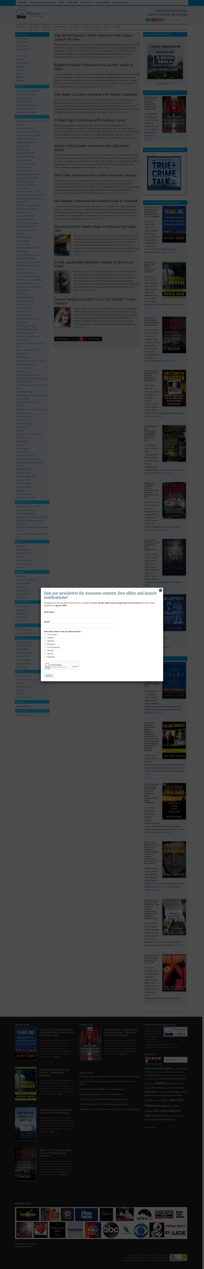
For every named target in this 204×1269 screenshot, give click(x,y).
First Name (49, 612)
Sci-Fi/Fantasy (53, 647)
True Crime (52, 634)
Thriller (50, 637)
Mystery (50, 641)
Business (51, 657)
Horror (50, 653)
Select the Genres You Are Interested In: (63, 631)
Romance (51, 644)
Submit (49, 675)
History (50, 650)
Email (47, 621)
